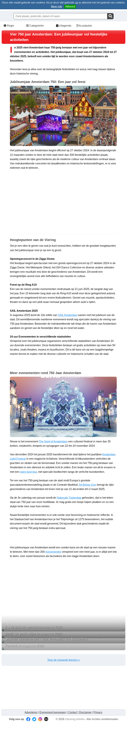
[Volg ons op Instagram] (40, 719)
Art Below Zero (87, 484)
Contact (72, 712)
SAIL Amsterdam (67, 315)
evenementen (53, 551)
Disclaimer (85, 712)
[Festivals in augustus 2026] (63, 649)
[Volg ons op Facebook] (28, 719)
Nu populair (85, 25)
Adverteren (31, 712)
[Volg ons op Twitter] (34, 719)
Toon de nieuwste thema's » (63, 660)
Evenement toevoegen (53, 712)
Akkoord (70, 6)
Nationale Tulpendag (69, 497)
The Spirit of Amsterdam (53, 441)
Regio (10, 25)
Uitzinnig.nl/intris (75, 719)
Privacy (98, 712)
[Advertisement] (63, 207)
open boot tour (28, 471)
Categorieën (36, 25)
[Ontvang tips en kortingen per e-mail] (46, 719)
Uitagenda (64, 25)
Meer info (56, 6)
